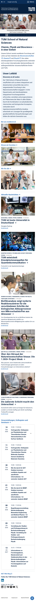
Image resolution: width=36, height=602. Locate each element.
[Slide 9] (23, 35)
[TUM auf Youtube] (14, 587)
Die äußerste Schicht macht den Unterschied (17, 403)
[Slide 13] (29, 35)
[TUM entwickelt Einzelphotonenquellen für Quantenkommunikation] (18, 242)
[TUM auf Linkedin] (2, 587)
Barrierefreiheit (25, 597)
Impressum (14, 597)
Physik (16, 58)
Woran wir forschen (8, 145)
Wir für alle (5, 168)
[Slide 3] (13, 35)
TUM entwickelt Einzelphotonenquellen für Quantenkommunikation (14, 260)
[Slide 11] (26, 35)
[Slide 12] (28, 35)
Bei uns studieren (7, 122)
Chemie (6, 58)
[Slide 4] (14, 35)
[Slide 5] (16, 35)
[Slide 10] (24, 35)
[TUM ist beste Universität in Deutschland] (18, 206)
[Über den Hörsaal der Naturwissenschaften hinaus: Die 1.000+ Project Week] (18, 340)
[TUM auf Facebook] (11, 587)
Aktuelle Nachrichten (9, 194)
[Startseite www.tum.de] (31, 9)
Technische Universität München (9, 9)
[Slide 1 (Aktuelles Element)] (9, 35)
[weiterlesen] (4, 228)
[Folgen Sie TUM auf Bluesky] (8, 587)
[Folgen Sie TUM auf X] (17, 587)
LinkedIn (2, 580)
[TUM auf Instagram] (5, 587)
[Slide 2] (11, 35)
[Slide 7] (19, 35)
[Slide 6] (18, 35)
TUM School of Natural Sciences (9, 8)
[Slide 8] (21, 35)
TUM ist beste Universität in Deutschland (15, 221)
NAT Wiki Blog (6, 574)
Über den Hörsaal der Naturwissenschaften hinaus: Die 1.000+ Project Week (18, 357)
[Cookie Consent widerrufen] (32, 598)
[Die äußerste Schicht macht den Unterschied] (18, 384)
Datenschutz (4, 597)
